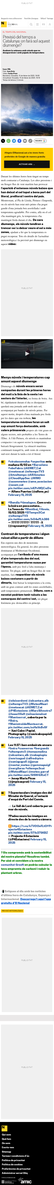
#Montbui (31, 509)
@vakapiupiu (38, 755)
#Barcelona (40, 465)
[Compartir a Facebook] (19, 141)
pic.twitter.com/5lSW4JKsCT (28, 775)
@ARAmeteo (36, 475)
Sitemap (6, 1152)
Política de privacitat (13, 1160)
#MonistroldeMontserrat (25, 724)
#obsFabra (15, 468)
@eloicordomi (17, 700)
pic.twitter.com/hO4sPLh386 (28, 519)
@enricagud (16, 758)
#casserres (25, 748)
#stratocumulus (19, 461)
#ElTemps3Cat (35, 512)
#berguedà (41, 748)
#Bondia (14, 502)
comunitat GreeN (12, 865)
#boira (12, 748)
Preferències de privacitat (16, 1169)
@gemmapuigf (40, 765)
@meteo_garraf (38, 771)
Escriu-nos (8, 1147)
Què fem (6, 1139)
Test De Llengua (31, 18)
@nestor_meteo (19, 765)
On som (6, 1143)
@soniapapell (17, 761)
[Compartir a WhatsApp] (8, 141)
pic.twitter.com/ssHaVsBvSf (27, 727)
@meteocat (16, 471)
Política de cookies (12, 1165)
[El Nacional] (4, 24)
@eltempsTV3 (34, 471)
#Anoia (44, 509)
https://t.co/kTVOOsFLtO (29, 826)
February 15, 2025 (20, 495)
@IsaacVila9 (16, 714)
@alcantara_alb (38, 700)
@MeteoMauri (38, 704)
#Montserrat (17, 717)
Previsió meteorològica (12, 911)
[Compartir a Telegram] (14, 141)
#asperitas (38, 461)
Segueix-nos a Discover (11, 18)
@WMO (36, 478)
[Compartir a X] (3, 141)
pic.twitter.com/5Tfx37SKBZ (28, 833)
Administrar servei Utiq (15, 1173)
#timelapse (28, 502)
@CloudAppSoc (19, 478)
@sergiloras (16, 768)
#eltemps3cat (34, 768)
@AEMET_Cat (32, 468)
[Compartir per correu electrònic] (25, 141)
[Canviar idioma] (44, 24)
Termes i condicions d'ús (15, 1156)
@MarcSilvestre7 (40, 710)
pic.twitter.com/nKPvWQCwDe (29, 488)
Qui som (6, 1135)
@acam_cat (15, 485)
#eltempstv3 (17, 751)
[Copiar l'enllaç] (30, 141)
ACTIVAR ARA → (27, 164)
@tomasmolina (36, 751)
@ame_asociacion (40, 481)
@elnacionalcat (36, 714)
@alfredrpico (34, 758)
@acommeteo (17, 481)
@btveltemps (17, 475)
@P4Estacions (18, 710)
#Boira (12, 720)
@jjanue (32, 761)
